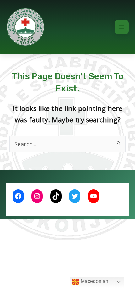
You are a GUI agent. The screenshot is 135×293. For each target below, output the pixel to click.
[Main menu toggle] (122, 27)
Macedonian (93, 281)
